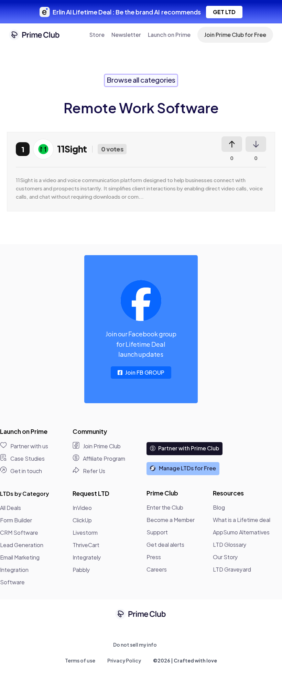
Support (157, 532)
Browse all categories (141, 79)
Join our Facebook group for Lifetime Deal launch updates (141, 344)
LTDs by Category (24, 493)
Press (154, 557)
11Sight (72, 149)
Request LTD (91, 493)
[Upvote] (231, 144)
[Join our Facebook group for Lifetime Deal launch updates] (141, 300)
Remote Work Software (141, 107)
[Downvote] (256, 144)
